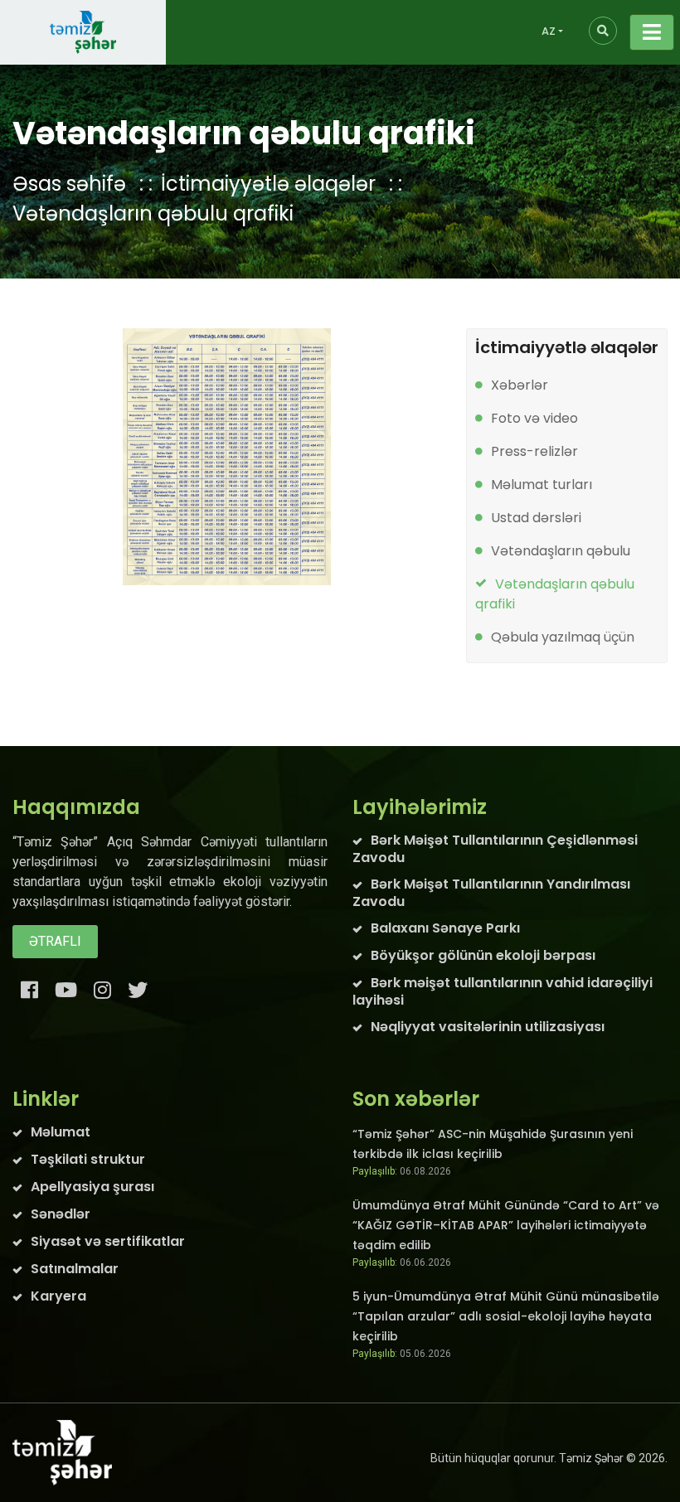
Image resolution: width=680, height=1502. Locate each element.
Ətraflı (55, 941)
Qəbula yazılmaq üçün (562, 637)
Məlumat (60, 1131)
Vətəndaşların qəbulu (560, 550)
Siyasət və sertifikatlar (108, 1241)
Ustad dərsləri (536, 517)
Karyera (58, 1296)
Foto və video (534, 418)
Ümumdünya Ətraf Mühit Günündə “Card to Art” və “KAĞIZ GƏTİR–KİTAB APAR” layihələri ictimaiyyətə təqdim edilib (505, 1225)
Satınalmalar (75, 1268)
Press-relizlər (534, 451)
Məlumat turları (541, 484)
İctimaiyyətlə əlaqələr (268, 183)
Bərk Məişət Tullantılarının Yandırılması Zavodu (491, 893)
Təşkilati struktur (88, 1159)
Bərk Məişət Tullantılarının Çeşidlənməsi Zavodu (495, 849)
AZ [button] (549, 31)
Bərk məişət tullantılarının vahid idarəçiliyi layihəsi (502, 991)
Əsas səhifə (69, 183)
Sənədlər (60, 1213)
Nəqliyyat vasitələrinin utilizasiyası (488, 1026)
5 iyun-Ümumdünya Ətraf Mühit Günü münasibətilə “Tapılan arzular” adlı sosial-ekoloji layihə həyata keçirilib (505, 1316)
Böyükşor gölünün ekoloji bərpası (483, 955)
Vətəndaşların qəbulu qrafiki (153, 213)
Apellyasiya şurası (92, 1186)
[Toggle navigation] (651, 32)
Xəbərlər (519, 385)
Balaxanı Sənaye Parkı (445, 928)
